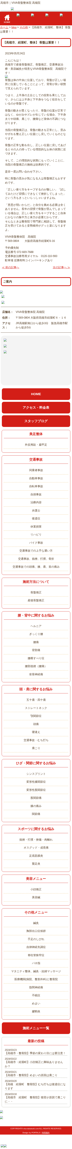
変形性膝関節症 (36, 781)
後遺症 (36, 518)
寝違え (36, 732)
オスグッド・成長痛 (36, 847)
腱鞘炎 (36, 1011)
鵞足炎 (36, 863)
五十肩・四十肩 (36, 699)
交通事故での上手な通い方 (36, 550)
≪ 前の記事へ (10, 267)
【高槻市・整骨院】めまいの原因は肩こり (31, 1075)
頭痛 (36, 724)
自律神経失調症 (36, 947)
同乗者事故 (36, 470)
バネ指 (36, 963)
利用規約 (45, 1133)
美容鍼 (36, 897)
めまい (36, 1003)
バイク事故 (36, 542)
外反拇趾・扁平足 (36, 444)
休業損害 (36, 526)
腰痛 (36, 642)
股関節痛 (36, 797)
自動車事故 (36, 478)
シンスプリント (36, 773)
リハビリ (36, 534)
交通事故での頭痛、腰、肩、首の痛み (36, 566)
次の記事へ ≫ (61, 267)
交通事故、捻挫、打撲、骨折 (36, 558)
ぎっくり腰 (36, 634)
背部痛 (36, 650)
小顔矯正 (36, 889)
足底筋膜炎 (36, 855)
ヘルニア (36, 626)
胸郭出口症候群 (36, 930)
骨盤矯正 (36, 592)
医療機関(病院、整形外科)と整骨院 (36, 979)
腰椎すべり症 (36, 658)
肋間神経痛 (36, 987)
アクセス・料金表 (36, 407)
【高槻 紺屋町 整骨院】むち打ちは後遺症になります (35, 1086)
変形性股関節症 (36, 789)
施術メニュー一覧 (36, 1028)
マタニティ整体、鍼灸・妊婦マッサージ (36, 971)
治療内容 (36, 502)
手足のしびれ (36, 939)
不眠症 (36, 995)
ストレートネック (36, 707)
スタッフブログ (36, 421)
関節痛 (36, 813)
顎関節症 (36, 715)
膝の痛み (36, 805)
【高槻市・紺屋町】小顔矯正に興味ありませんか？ (34, 1064)
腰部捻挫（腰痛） (36, 666)
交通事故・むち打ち (36, 740)
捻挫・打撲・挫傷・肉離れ (36, 839)
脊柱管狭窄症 (36, 955)
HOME (36, 394)
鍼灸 (36, 923)
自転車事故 (36, 486)
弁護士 (36, 510)
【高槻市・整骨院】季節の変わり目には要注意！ (35, 1053)
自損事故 (36, 494)
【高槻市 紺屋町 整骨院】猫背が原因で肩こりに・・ (35, 1099)
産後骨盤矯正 (36, 600)
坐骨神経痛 (36, 674)
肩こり (36, 748)
